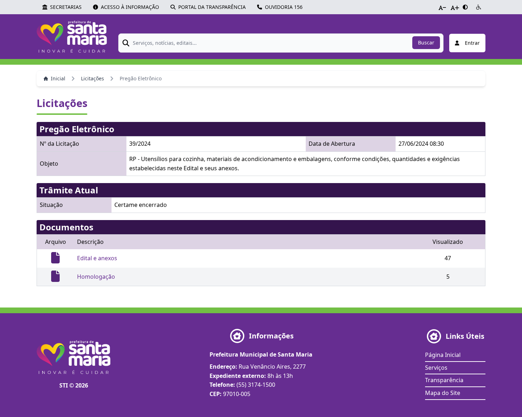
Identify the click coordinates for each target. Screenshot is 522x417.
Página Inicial (443, 355)
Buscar (426, 42)
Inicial (58, 78)
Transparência (444, 380)
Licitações (92, 78)
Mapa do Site (442, 393)
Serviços (436, 367)
